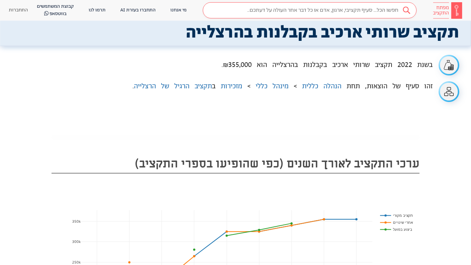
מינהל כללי (272, 86)
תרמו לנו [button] (97, 10)
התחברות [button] (18, 10)
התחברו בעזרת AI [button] (138, 10)
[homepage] (447, 10)
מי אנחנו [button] (178, 10)
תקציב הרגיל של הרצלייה (173, 86)
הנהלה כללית (321, 86)
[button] (310, 10)
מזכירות (231, 86)
